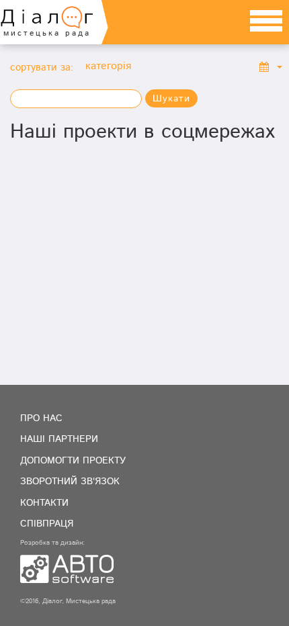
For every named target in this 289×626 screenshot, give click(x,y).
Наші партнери (59, 439)
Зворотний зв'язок (70, 481)
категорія (108, 66)
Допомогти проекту (73, 460)
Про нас (41, 418)
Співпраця (46, 524)
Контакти (44, 503)
